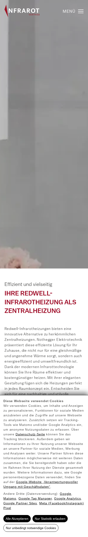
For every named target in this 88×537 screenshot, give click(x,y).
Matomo (9, 498)
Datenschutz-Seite (30, 434)
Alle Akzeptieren (17, 518)
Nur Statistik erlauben (50, 518)
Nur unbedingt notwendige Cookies (31, 528)
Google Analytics (67, 498)
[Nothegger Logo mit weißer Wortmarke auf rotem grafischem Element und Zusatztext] (22, 11)
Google (65, 494)
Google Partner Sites (20, 503)
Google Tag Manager (35, 498)
